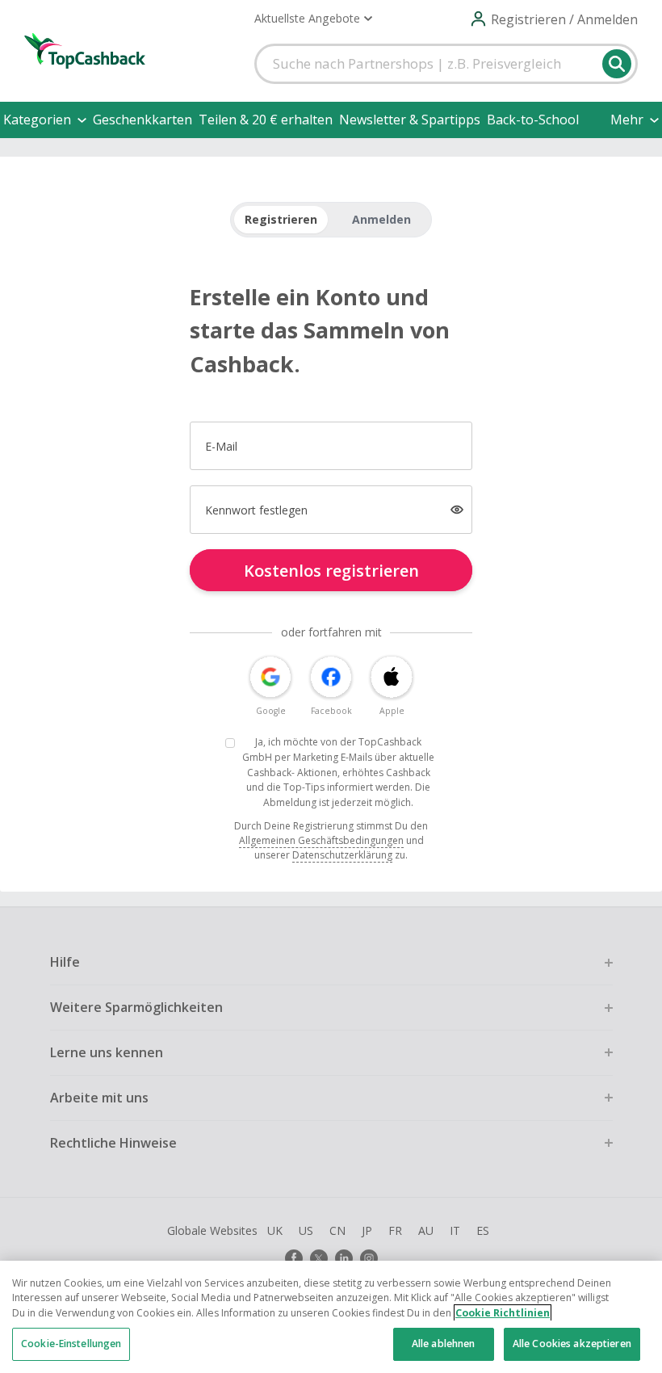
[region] (331, 1317)
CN (337, 1230)
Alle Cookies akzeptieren (572, 1343)
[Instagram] (369, 1258)
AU (426, 1230)
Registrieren (281, 219)
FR (395, 1230)
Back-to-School (533, 119)
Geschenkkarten (142, 119)
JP (367, 1230)
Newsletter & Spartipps (409, 119)
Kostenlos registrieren (331, 571)
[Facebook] (294, 1258)
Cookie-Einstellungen (71, 1343)
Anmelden (381, 219)
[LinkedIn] (344, 1258)
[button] (313, 18)
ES (482, 1230)
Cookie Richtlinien (502, 1313)
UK (275, 1230)
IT (455, 1230)
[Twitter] (319, 1258)
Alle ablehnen (444, 1343)
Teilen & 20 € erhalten (266, 119)
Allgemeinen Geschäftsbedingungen (321, 840)
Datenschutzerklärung (342, 855)
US (306, 1230)
